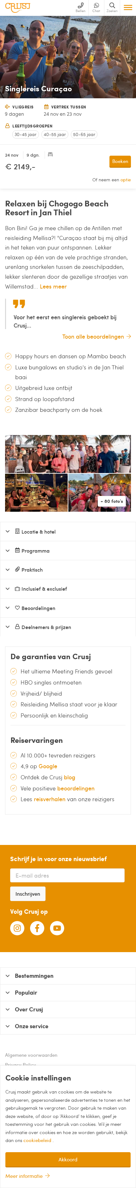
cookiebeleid (38, 1140)
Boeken (120, 161)
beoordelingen (76, 788)
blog (69, 777)
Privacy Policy (20, 1064)
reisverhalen (49, 799)
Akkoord (68, 1159)
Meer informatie (24, 1175)
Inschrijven (27, 893)
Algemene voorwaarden (31, 1055)
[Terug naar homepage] (17, 8)
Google (48, 766)
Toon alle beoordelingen (93, 336)
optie (126, 180)
